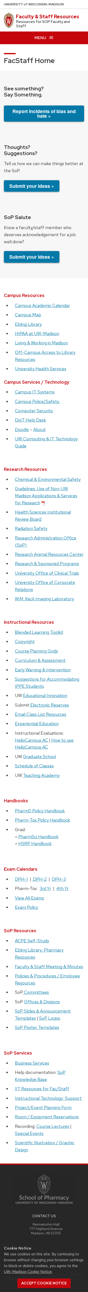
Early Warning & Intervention (43, 670)
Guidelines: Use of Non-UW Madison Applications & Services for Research (46, 496)
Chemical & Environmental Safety (48, 479)
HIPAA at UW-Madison (37, 333)
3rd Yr (45, 888)
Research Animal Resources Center (49, 554)
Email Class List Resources (40, 714)
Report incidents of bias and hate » (44, 113)
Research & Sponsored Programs (47, 563)
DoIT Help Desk (30, 420)
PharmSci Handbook (38, 836)
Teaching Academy (41, 775)
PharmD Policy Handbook (40, 811)
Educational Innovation (45, 695)
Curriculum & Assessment (40, 660)
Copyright (25, 641)
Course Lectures (52, 1126)
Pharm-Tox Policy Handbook (42, 820)
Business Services (32, 1063)
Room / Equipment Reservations (47, 1117)
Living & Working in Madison (41, 343)
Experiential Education (37, 723)
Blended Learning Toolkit (39, 632)
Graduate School (39, 756)
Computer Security (34, 410)
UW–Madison (34, 4)
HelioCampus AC (31, 740)
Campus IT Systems (35, 392)
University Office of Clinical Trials (47, 573)
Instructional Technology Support (48, 1098)
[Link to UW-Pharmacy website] (44, 1189)
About (39, 429)
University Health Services (40, 368)
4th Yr (62, 888)
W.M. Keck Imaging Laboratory (44, 599)
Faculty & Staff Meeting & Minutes (49, 966)
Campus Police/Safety (37, 401)
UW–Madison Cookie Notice (28, 1271)
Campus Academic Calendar (42, 305)
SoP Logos (49, 1018)
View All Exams (29, 898)
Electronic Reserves (49, 705)
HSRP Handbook (35, 843)
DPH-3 (59, 879)
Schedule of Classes (34, 766)
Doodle (22, 429)
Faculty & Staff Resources (47, 16)
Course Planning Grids (36, 651)
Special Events (29, 1133)
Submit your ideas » (31, 185)
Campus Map (28, 315)
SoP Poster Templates (37, 1027)
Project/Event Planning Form (43, 1107)
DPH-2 (39, 879)
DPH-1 (21, 879)
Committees (36, 992)
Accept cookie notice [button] (44, 1283)
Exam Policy (26, 907)
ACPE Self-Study (32, 940)
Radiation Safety (31, 528)
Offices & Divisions (42, 1002)
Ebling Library (28, 324)
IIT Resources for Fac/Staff (42, 1088)
